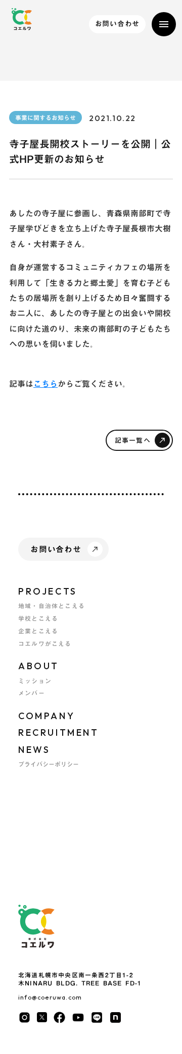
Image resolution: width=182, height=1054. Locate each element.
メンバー (31, 693)
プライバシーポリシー (48, 764)
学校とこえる (38, 618)
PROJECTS (47, 591)
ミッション (35, 681)
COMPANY (46, 716)
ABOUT (38, 666)
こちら (45, 384)
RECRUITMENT (58, 732)
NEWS (34, 749)
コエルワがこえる (45, 643)
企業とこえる (38, 631)
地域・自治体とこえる (51, 606)
